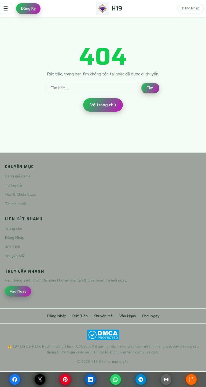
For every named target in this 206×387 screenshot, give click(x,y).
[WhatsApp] (115, 379)
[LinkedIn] (90, 379)
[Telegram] (140, 379)
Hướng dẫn (14, 185)
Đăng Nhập (191, 8)
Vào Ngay (18, 291)
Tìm (150, 88)
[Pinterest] (65, 379)
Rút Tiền (12, 247)
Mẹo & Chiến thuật (20, 194)
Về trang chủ (103, 105)
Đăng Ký (28, 8)
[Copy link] (191, 379)
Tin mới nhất (15, 203)
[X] (40, 379)
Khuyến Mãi (15, 256)
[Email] (166, 379)
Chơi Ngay (150, 316)
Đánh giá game (18, 176)
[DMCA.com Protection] (103, 335)
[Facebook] (14, 379)
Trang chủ (13, 228)
